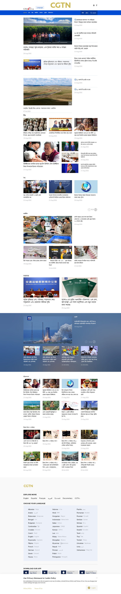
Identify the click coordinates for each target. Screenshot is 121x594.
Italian (57, 523)
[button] (32, 42)
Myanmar (60, 543)
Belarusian (35, 516)
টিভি (83, 13)
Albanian (33, 509)
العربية (50, 498)
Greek (33, 553)
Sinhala (81, 523)
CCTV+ (77, 498)
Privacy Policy (27, 588)
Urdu (80, 547)
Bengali (32, 520)
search (94, 13)
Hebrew (57, 509)
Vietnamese (84, 550)
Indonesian (60, 520)
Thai (80, 537)
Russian (82, 516)
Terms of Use (38, 588)
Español (34, 498)
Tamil (80, 533)
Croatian (34, 530)
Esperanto (35, 540)
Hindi (55, 513)
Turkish (82, 540)
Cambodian (33, 526)
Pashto (81, 509)
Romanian (83, 513)
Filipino (33, 543)
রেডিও (87, 13)
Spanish (82, 526)
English (26, 498)
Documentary (67, 498)
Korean (57, 530)
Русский (57, 498)
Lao (55, 533)
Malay (59, 537)
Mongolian (58, 540)
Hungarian (58, 516)
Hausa (32, 557)
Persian (57, 550)
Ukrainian (84, 543)
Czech (32, 533)
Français (42, 498)
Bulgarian (35, 523)
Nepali (56, 547)
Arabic (33, 513)
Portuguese (59, 557)
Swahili (82, 530)
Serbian (82, 520)
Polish (56, 553)
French (33, 547)
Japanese (58, 526)
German (34, 550)
